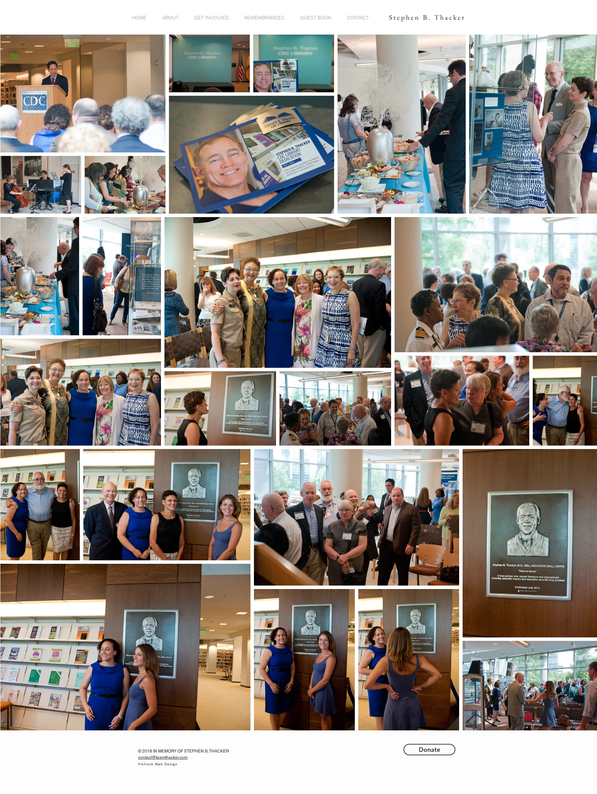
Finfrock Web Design (158, 764)
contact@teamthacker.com (163, 757)
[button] (173, 17)
